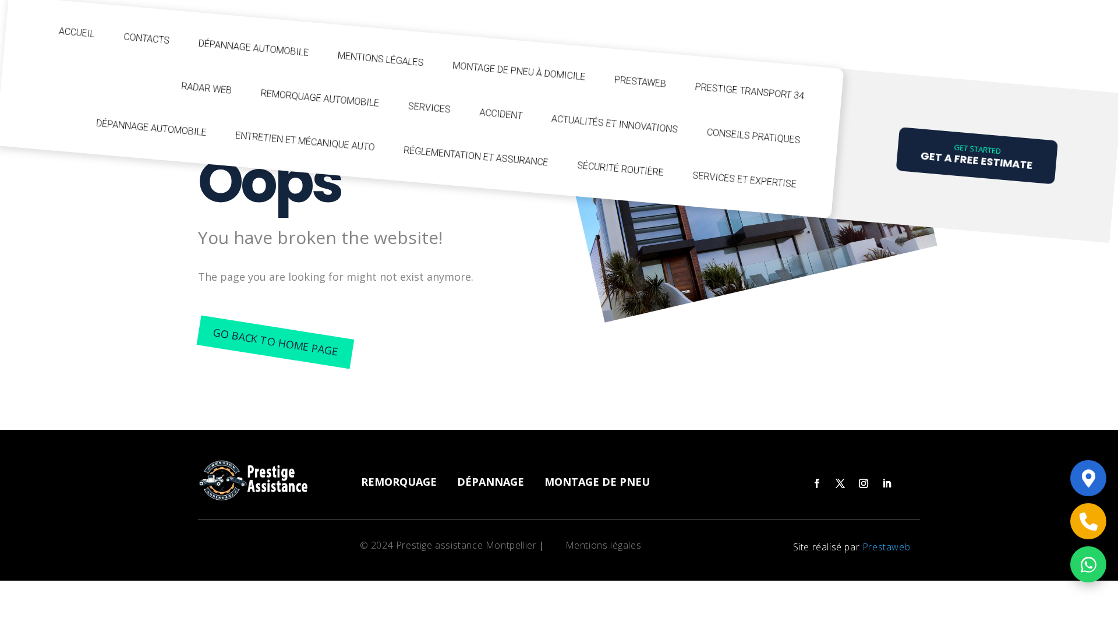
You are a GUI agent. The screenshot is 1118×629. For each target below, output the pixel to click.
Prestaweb (640, 82)
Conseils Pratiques (753, 136)
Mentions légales (380, 59)
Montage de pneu (597, 482)
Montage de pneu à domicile (519, 71)
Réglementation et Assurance (476, 156)
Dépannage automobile (253, 48)
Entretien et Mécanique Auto (305, 141)
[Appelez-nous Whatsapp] (1088, 564)
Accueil (76, 33)
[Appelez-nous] (1088, 521)
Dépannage (490, 482)
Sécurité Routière (620, 169)
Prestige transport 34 (750, 91)
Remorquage (399, 482)
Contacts (146, 38)
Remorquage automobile (320, 98)
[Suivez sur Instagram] (863, 483)
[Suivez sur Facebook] (817, 483)
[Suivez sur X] (840, 483)
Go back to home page (275, 341)
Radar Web (206, 88)
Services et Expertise (744, 179)
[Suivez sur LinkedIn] (887, 483)
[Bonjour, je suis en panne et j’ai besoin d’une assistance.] (1088, 478)
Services (429, 107)
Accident (501, 114)
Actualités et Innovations (614, 124)
